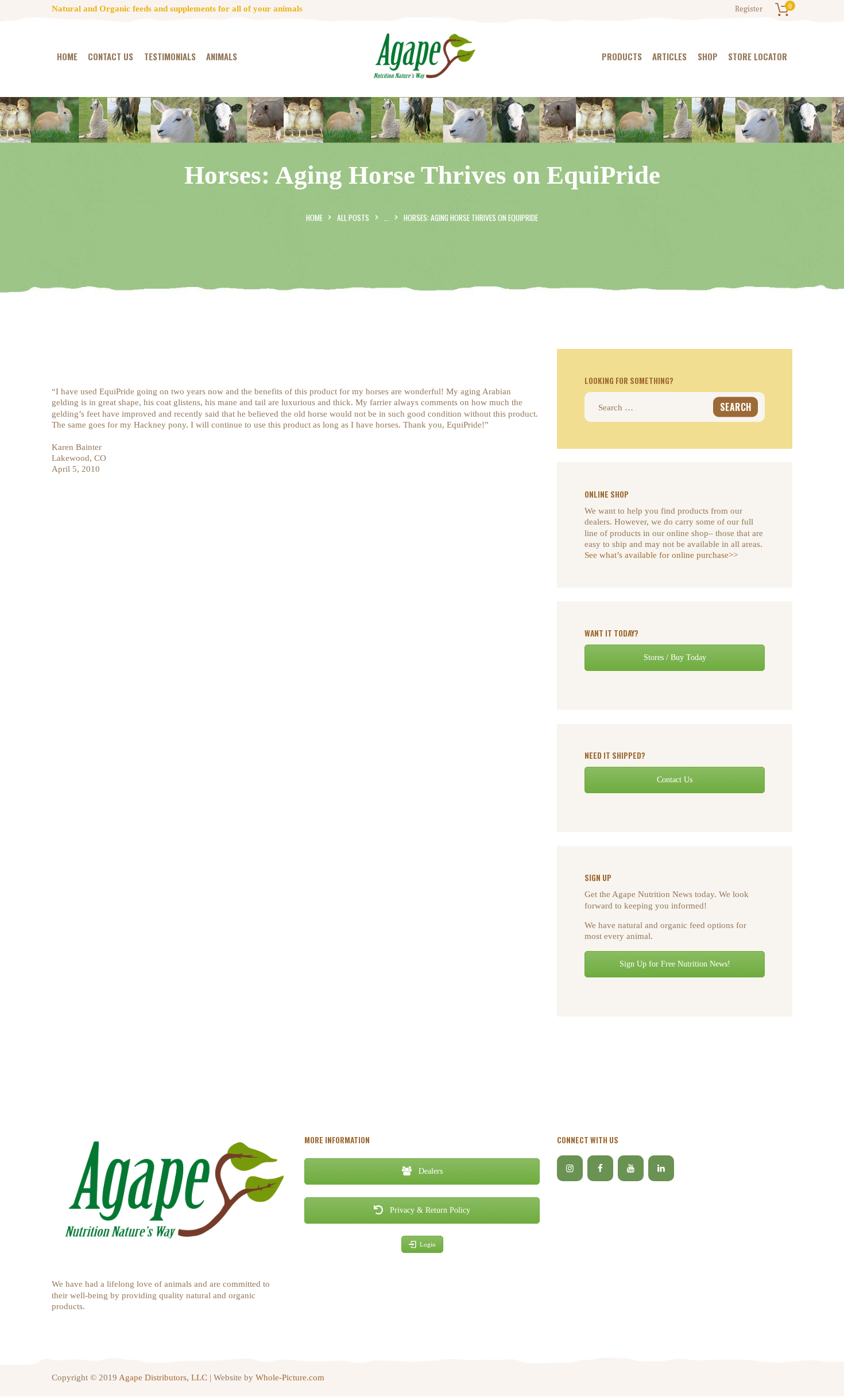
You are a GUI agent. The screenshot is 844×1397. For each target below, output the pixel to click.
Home (314, 217)
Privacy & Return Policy (429, 1210)
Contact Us (674, 779)
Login (428, 1244)
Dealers (429, 1171)
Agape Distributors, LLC (163, 1377)
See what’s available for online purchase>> (661, 555)
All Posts (353, 217)
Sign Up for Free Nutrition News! (675, 964)
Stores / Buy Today (675, 657)
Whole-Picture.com (289, 1377)
